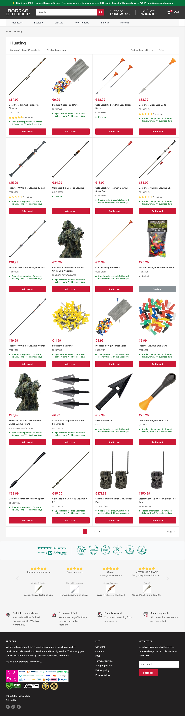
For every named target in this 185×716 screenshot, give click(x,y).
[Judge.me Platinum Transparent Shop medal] (105, 550)
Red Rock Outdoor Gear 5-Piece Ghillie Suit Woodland (68, 269)
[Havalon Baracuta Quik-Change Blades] (51, 589)
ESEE (97, 425)
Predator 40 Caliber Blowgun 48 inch (27, 345)
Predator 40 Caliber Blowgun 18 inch (27, 188)
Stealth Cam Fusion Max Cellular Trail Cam (157, 500)
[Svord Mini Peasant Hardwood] (87, 589)
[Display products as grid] (168, 50)
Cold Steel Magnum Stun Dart (153, 420)
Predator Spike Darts (62, 345)
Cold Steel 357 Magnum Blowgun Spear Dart (111, 190)
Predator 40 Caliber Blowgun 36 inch (27, 267)
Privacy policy (102, 675)
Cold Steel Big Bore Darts (107, 267)
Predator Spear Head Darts (65, 105)
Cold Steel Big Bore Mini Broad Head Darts (113, 107)
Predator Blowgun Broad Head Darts (156, 267)
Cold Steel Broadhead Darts (152, 105)
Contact (99, 651)
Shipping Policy (103, 665)
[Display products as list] (173, 50)
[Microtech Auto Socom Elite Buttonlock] (160, 589)
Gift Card (100, 646)
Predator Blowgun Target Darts (110, 345)
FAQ (97, 656)
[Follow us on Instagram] (13, 706)
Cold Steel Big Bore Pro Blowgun (68, 188)
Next (169, 531)
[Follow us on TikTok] (19, 706)
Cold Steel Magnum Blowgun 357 (155, 188)
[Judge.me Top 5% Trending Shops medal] (142, 550)
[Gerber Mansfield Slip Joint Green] (124, 589)
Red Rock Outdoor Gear (64, 275)
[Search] (100, 12)
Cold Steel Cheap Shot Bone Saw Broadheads (68, 422)
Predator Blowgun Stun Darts (153, 345)
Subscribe (148, 672)
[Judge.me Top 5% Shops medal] (129, 550)
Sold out (157, 289)
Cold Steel (14, 112)
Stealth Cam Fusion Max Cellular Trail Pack (113, 500)
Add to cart (27, 131)
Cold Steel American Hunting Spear (26, 498)
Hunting (18, 31)
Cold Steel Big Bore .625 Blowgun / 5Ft (69, 500)
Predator (57, 109)
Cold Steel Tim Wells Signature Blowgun (24, 107)
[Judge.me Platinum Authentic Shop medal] (93, 550)
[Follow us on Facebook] (8, 706)
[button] (18, 578)
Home (8, 31)
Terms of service (104, 661)
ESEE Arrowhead (103, 420)
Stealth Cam (101, 506)
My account (148, 13)
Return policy (102, 670)
